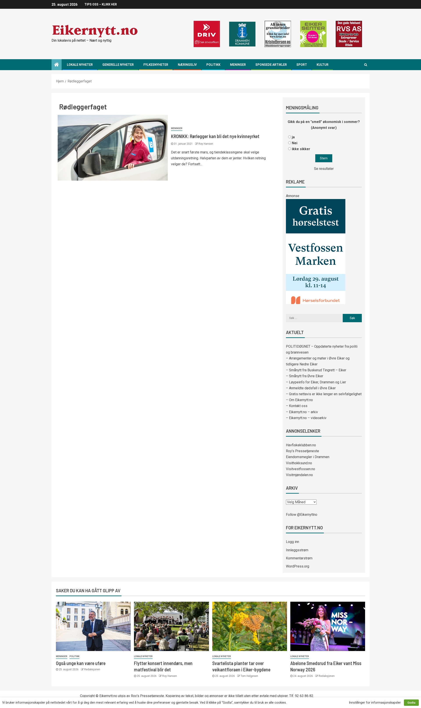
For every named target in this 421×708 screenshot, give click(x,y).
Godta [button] (411, 702)
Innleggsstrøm (297, 550)
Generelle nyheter (118, 64)
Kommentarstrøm (299, 558)
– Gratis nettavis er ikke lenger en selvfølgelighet (324, 394)
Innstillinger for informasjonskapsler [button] (375, 702)
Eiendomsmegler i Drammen (307, 457)
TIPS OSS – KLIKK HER (100, 4)
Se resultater (324, 169)
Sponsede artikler (271, 64)
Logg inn (292, 542)
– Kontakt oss (296, 406)
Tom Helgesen (249, 676)
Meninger (238, 64)
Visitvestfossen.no (300, 469)
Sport (301, 64)
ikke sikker (301, 149)
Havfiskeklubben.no (301, 445)
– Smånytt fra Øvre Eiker (304, 376)
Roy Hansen (205, 143)
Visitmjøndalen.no (299, 475)
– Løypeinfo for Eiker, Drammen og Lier (316, 382)
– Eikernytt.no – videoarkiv (306, 418)
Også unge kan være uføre (80, 663)
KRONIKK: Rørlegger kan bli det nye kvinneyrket (215, 136)
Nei (294, 143)
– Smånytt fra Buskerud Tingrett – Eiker (316, 370)
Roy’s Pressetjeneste (302, 451)
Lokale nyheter (80, 64)
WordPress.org (297, 566)
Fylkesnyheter (155, 64)
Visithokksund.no (299, 463)
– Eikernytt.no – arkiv (302, 412)
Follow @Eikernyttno (301, 514)
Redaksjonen (92, 669)
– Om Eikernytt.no (299, 400)
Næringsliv (187, 64)
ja (293, 137)
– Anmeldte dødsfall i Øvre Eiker (311, 388)
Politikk (213, 64)
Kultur (322, 64)
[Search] (365, 64)
